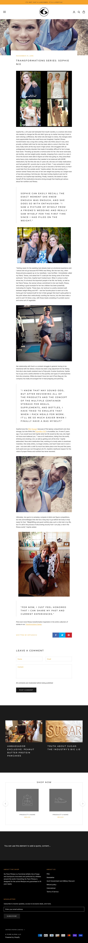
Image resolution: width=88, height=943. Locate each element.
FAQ (48, 874)
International (51, 888)
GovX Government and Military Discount (61, 881)
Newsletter (50, 877)
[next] (82, 803)
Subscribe (12, 916)
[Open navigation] (4, 12)
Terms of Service (52, 892)
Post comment (26, 690)
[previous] (5, 803)
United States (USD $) (14, 929)
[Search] (79, 12)
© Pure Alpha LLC (13, 934)
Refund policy (51, 884)
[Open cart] (84, 12)
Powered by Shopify (12, 937)
